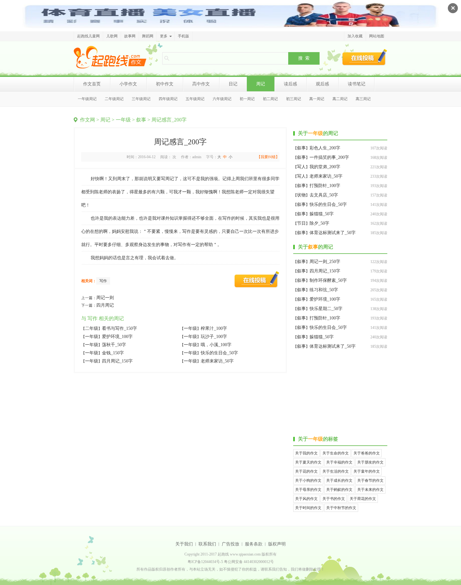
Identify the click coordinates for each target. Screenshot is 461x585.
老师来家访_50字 (217, 361)
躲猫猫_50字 (322, 214)
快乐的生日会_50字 (219, 353)
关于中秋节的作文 (341, 508)
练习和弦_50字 (324, 289)
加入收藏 (355, 36)
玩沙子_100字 (214, 336)
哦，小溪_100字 (216, 344)
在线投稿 (364, 57)
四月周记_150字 (117, 361)
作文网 (87, 119)
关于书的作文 (333, 498)
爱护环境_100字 (117, 336)
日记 (233, 84)
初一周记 (247, 99)
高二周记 (339, 99)
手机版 (183, 36)
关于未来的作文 (370, 489)
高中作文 (201, 84)
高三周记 (363, 99)
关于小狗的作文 (308, 480)
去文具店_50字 (324, 195)
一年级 (123, 119)
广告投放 (230, 544)
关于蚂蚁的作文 (339, 489)
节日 (301, 223)
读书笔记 (356, 84)
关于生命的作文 (335, 453)
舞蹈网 (147, 36)
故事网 (129, 36)
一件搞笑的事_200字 (329, 157)
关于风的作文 (306, 498)
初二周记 (270, 99)
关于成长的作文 (339, 480)
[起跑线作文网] (110, 57)
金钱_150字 (113, 353)
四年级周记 (168, 99)
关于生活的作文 (335, 471)
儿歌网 (112, 36)
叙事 (141, 119)
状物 (301, 195)
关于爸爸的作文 (366, 453)
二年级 (91, 328)
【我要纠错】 (268, 157)
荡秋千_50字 (114, 344)
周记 (260, 84)
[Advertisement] (340, 393)
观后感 (322, 84)
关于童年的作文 (366, 471)
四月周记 (105, 305)
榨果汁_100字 (214, 328)
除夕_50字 (319, 223)
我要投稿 (256, 279)
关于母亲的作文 (308, 489)
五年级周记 (195, 99)
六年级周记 (222, 99)
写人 (301, 166)
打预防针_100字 (325, 185)
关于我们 (184, 544)
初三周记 (293, 99)
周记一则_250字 (325, 261)
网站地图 (376, 36)
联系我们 (207, 544)
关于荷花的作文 (363, 498)
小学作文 (128, 84)
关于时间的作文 (308, 508)
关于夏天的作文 (308, 462)
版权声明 (277, 544)
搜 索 (304, 58)
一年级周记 (87, 99)
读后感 (290, 84)
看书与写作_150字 (119, 328)
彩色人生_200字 (325, 148)
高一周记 (316, 99)
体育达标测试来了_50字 (333, 232)
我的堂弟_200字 (325, 166)
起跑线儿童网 (88, 36)
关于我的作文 (306, 453)
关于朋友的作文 (370, 462)
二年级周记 (114, 99)
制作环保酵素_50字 (328, 280)
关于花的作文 (306, 471)
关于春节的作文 (370, 480)
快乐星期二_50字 (326, 308)
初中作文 (164, 84)
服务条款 (253, 544)
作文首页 (92, 84)
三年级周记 (141, 99)
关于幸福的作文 (339, 462)
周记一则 (105, 297)
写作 (103, 281)
